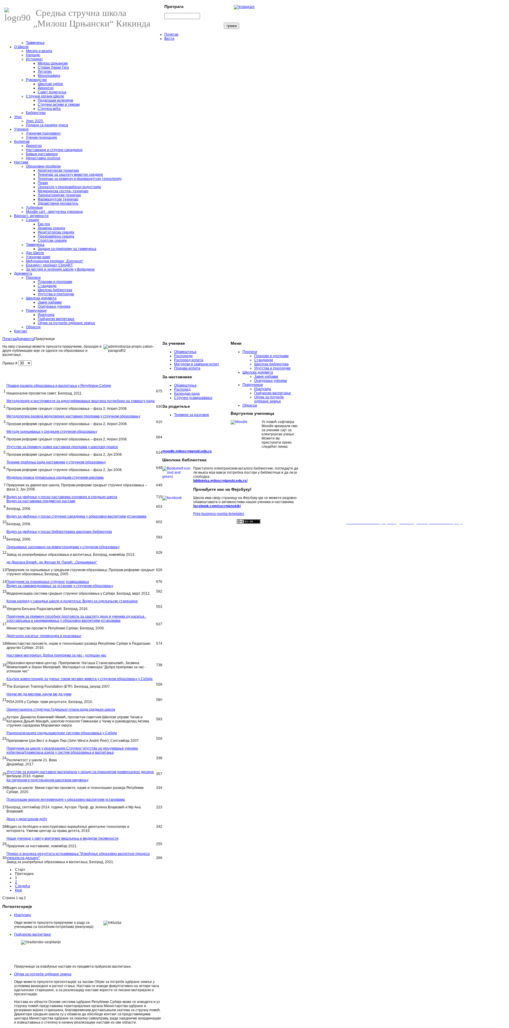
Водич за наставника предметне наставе (40, 501)
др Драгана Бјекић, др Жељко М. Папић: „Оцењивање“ (51, 562)
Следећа (22, 886)
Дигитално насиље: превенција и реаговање (43, 636)
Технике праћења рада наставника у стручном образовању (56, 462)
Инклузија (22, 915)
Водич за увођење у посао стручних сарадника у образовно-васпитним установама (76, 516)
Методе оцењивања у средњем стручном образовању (51, 432)
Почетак (9, 339)
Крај (18, 890)
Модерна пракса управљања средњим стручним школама (55, 477)
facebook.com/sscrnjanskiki (217, 506)
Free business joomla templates (218, 514)
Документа (25, 339)
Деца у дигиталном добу (26, 819)
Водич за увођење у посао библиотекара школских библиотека (59, 532)
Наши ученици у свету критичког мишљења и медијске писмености (62, 838)
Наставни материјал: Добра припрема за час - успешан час (56, 655)
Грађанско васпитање (32, 934)
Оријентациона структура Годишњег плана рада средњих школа (60, 709)
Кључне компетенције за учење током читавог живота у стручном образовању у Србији (79, 679)
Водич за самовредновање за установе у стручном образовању (59, 586)
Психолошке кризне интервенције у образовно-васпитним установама (65, 799)
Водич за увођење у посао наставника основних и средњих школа (61, 497)
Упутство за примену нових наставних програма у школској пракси (62, 447)
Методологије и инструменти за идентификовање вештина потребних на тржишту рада (80, 401)
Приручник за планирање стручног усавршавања (47, 582)
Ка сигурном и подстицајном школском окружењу (47, 780)
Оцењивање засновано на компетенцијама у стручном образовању (63, 547)
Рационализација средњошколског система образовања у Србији (61, 733)
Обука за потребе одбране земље (43, 974)
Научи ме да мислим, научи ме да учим (38, 694)
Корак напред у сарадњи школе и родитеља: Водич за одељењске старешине (72, 601)
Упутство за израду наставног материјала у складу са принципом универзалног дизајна (80, 772)
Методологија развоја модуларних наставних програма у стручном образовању (73, 416)
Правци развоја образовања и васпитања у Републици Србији (58, 386)
